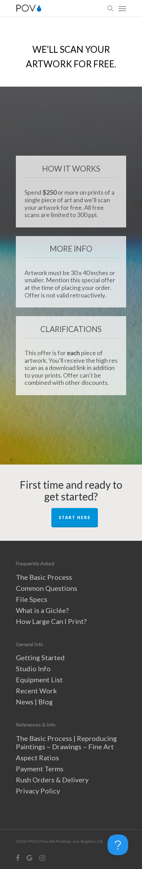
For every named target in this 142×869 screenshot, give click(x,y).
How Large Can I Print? (51, 621)
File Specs (31, 599)
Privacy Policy (38, 791)
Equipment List (39, 679)
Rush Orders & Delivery (52, 779)
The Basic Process (44, 577)
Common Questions (46, 588)
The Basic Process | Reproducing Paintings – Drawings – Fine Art (66, 742)
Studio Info (33, 668)
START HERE (75, 517)
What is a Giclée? (42, 610)
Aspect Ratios (37, 757)
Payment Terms (39, 768)
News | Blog (34, 701)
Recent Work (36, 690)
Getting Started (40, 657)
